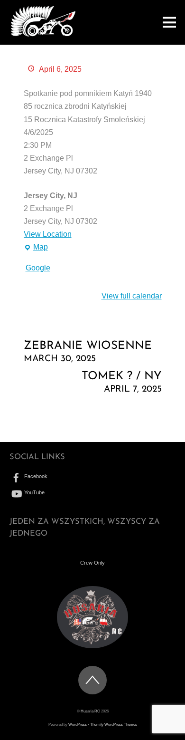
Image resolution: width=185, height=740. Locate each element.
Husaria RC (90, 711)
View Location (48, 234)
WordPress (77, 724)
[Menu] (169, 22)
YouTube (34, 492)
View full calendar (132, 296)
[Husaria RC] (42, 34)
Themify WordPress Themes (113, 724)
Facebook (35, 476)
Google (38, 268)
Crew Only (92, 563)
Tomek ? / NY (122, 382)
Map (36, 248)
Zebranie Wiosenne (88, 352)
